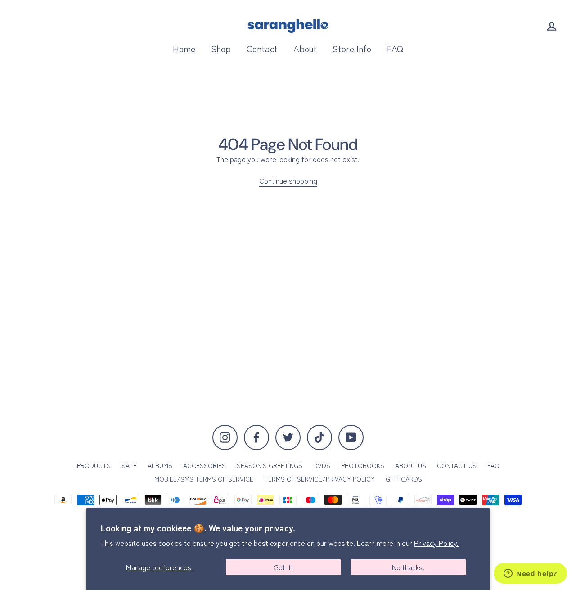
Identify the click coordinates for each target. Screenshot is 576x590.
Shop (221, 48)
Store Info (352, 48)
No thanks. (408, 567)
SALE (129, 465)
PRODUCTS (94, 465)
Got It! (283, 567)
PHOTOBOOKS (362, 465)
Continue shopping (288, 181)
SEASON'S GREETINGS (269, 465)
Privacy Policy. (436, 542)
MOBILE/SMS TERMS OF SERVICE (203, 478)
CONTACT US (457, 465)
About (305, 48)
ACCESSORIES (204, 465)
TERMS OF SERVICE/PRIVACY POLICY (319, 478)
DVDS (321, 465)
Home (184, 48)
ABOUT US (410, 465)
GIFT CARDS (404, 478)
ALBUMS (160, 465)
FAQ (395, 48)
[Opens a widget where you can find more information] (530, 574)
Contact (262, 48)
